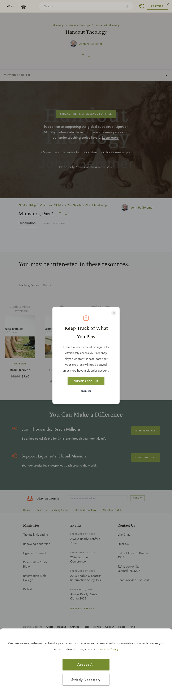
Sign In (86, 391)
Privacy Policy (108, 649)
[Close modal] (113, 312)
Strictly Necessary (85, 680)
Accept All (86, 664)
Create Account (86, 381)
